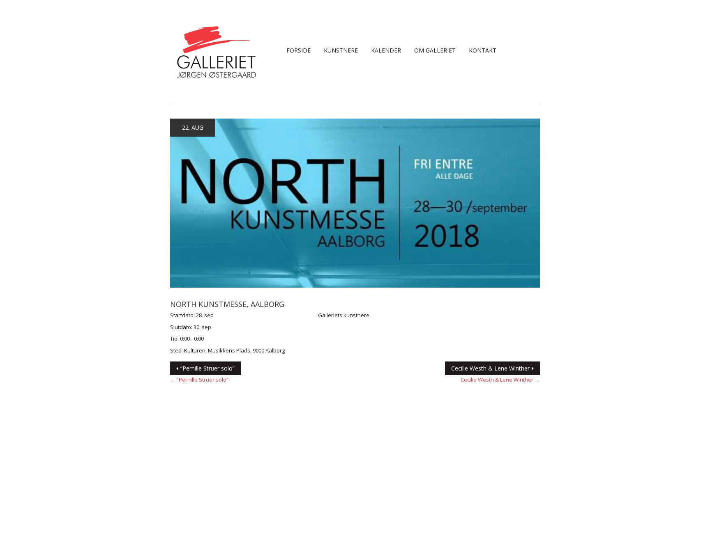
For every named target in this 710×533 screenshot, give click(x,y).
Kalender (386, 50)
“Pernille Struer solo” (207, 368)
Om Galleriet (435, 50)
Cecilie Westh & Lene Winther (490, 368)
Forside (298, 50)
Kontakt (482, 50)
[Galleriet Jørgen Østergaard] (216, 51)
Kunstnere (341, 50)
